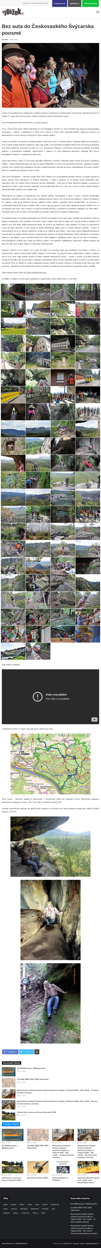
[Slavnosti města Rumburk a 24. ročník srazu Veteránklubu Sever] (88, 1167)
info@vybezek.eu (21, 1243)
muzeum (14, 1209)
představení (35, 1209)
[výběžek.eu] (13, 12)
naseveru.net (59, 3)
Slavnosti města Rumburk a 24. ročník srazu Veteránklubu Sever (88, 1180)
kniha (37, 1205)
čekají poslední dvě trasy (36, 272)
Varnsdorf (6, 1213)
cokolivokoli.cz (90, 3)
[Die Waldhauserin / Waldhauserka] (8, 1071)
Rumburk (45, 1209)
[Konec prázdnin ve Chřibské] (63, 1167)
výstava (15, 1213)
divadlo (13, 1205)
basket (5, 1205)
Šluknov (35, 1213)
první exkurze (41, 122)
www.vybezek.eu (8, 1243)
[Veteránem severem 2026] (38, 1167)
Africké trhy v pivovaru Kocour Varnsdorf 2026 (36, 1112)
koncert (44, 1205)
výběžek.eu (74, 3)
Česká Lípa (25, 1213)
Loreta (5, 1209)
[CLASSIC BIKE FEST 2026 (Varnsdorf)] (8, 1082)
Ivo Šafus (5, 40)
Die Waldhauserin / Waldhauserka (31, 1068)
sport (53, 1209)
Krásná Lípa (55, 1205)
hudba (30, 1205)
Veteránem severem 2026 (37, 1178)
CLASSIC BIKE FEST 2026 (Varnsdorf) (33, 1079)
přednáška (23, 1209)
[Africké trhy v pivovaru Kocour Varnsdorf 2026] (8, 1115)
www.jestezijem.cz (92, 1243)
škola (43, 1213)
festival (21, 1205)
